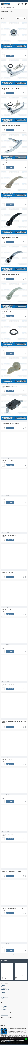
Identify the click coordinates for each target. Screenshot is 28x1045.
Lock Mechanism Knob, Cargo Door (9, 386)
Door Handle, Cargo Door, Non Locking (10, 162)
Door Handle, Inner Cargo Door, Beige (10, 200)
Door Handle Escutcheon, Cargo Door (10, 51)
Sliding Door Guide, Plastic (7, 572)
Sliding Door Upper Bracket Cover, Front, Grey (11, 871)
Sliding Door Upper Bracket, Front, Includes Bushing (13, 908)
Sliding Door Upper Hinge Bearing (9, 945)
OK (26, 1039)
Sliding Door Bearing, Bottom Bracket (10, 460)
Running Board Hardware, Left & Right (7, 975)
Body (4, 7)
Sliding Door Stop (6, 796)
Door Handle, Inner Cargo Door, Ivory (10, 311)
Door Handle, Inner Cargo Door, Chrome (10, 274)
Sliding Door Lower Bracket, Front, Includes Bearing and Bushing (14, 722)
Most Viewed (4, 960)
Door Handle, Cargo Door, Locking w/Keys (11, 88)
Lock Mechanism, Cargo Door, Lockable (10, 423)
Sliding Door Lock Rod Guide (8, 684)
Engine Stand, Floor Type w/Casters (20, 975)
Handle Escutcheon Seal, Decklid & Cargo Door (12, 349)
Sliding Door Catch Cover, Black (8, 535)
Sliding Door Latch (6, 646)
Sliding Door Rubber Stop (7, 759)
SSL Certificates (4, 1015)
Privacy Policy (8, 1041)
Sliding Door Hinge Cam (7, 609)
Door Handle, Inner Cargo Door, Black (10, 237)
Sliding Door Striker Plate (7, 834)
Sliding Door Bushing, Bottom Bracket (10, 497)
